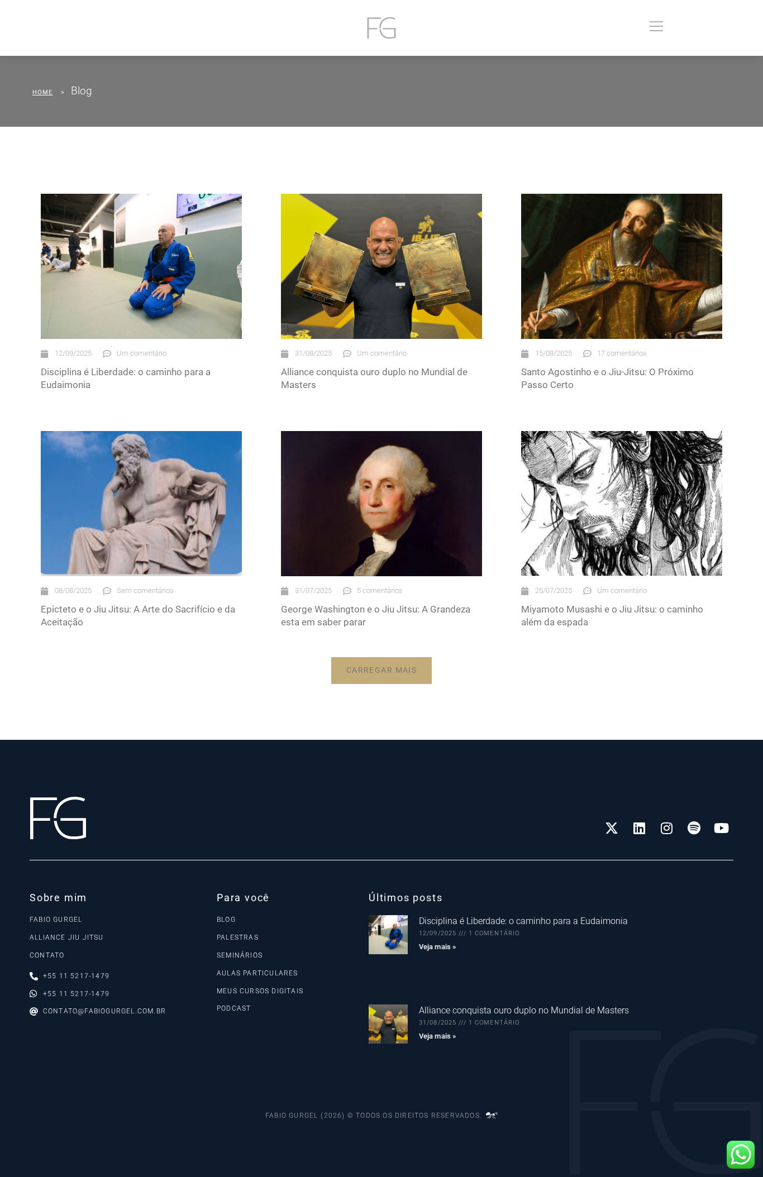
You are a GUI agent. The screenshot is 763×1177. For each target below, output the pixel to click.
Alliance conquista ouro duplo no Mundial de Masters (524, 1010)
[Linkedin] (639, 828)
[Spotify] (693, 828)
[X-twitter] (611, 828)
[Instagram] (666, 828)
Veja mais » (437, 946)
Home (42, 92)
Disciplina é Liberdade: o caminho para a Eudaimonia (523, 921)
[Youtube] (721, 828)
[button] (381, 670)
